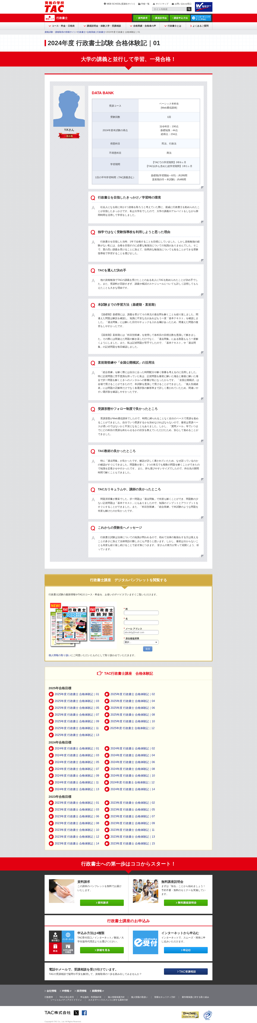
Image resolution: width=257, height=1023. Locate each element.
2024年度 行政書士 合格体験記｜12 (132, 782)
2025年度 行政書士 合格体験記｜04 (132, 701)
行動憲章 (49, 997)
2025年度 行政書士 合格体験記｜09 (77, 721)
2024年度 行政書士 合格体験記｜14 (132, 789)
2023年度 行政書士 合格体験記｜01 (77, 802)
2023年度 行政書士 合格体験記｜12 (77, 836)
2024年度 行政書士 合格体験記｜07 (77, 768)
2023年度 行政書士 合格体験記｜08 (77, 823)
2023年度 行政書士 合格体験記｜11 (132, 829)
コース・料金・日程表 (63, 26)
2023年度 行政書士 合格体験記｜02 (132, 802)
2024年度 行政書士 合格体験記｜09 (77, 775)
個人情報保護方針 (116, 997)
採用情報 (82, 990)
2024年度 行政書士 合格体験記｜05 (77, 762)
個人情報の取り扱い (60, 655)
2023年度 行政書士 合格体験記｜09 (132, 823)
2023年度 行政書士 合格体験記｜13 (132, 836)
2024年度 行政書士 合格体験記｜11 (77, 782)
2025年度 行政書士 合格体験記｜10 (132, 721)
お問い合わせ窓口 (183, 4)
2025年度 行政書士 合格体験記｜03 (77, 701)
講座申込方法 (181, 18)
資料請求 (143, 18)
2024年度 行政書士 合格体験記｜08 (132, 768)
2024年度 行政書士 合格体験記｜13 (77, 789)
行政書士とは (174, 26)
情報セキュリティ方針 (164, 997)
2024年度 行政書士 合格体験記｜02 (132, 748)
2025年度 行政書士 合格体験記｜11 (77, 728)
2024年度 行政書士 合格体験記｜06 (132, 762)
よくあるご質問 (201, 26)
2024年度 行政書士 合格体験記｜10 (132, 775)
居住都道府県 (131, 638)
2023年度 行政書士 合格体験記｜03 (77, 809)
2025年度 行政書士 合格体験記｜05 (77, 707)
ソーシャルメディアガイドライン (66, 1000)
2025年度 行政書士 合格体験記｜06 (132, 707)
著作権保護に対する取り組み (195, 997)
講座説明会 (161, 18)
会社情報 (51, 990)
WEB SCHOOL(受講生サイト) (121, 4)
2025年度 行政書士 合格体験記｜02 (132, 694)
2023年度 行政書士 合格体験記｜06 (77, 816)
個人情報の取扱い (139, 997)
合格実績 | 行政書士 (96, 32)
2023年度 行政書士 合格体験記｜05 (132, 809)
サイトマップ (162, 4)
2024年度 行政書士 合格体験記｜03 (77, 755)
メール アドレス (133, 628)
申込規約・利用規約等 (90, 997)
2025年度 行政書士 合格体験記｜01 (77, 694)
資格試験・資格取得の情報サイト (60, 32)
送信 (147, 649)
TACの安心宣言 (66, 997)
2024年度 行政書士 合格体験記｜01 (77, 748)
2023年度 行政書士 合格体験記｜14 (77, 843)
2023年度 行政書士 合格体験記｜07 (132, 816)
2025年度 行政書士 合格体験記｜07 (77, 714)
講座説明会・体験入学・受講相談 (104, 26)
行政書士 (62, 17)
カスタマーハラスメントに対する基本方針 (108, 1000)
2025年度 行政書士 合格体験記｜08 (132, 714)
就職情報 (97, 990)
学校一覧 (145, 4)
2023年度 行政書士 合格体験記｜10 (77, 829)
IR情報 (65, 990)
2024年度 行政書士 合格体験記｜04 (132, 755)
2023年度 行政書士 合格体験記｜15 (132, 843)
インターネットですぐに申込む (203, 18)
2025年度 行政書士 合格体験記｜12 (132, 728)
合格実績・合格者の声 (144, 26)
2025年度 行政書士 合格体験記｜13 (77, 734)
